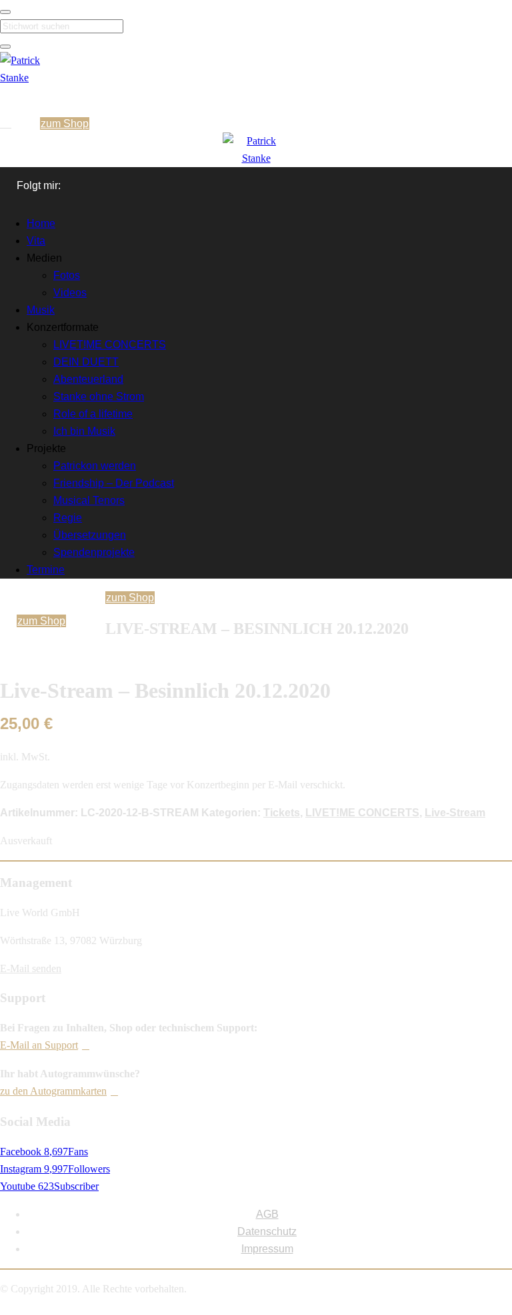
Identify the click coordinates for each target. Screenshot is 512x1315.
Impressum (267, 1248)
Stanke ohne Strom (98, 396)
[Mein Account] (7, 123)
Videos (70, 292)
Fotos (66, 275)
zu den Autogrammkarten (53, 1091)
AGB (267, 1214)
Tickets (281, 812)
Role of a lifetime (93, 413)
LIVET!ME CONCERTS (109, 344)
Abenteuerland (88, 379)
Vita (36, 240)
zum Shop (65, 123)
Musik (41, 310)
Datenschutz (267, 1231)
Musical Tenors (89, 500)
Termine (46, 569)
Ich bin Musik (84, 431)
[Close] (5, 12)
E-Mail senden (30, 968)
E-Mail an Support (39, 1045)
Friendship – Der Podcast (113, 483)
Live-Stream (455, 812)
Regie (67, 517)
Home (41, 223)
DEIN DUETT (86, 362)
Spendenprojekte (94, 552)
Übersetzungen (89, 535)
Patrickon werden (94, 465)
